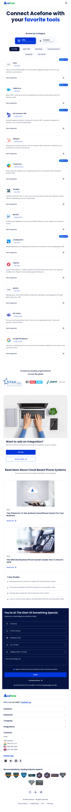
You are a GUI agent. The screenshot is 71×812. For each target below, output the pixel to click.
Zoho (15, 63)
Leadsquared (18, 240)
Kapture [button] (16, 263)
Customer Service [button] (54, 49)
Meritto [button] (15, 288)
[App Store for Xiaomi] (16, 761)
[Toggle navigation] (65, 2)
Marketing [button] (38, 49)
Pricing (21, 452)
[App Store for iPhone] (6, 761)
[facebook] (30, 792)
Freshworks (17, 164)
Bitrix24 (16, 215)
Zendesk (16, 189)
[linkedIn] (35, 792)
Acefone (31, 799)
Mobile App (9, 756)
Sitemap (50, 803)
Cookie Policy (34, 803)
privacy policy (47, 685)
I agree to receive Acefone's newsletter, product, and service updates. (36, 669)
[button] (35, 77)
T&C (55, 685)
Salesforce (17, 88)
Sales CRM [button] (26, 49)
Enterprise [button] (29, 54)
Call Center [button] (41, 54)
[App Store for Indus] (20, 761)
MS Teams (17, 313)
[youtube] (41, 792)
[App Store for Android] (11, 761)
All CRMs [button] (14, 49)
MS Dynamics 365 (19, 113)
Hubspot (16, 139)
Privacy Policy (22, 803)
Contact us (26, 702)
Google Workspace (20, 339)
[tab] (25, 41)
